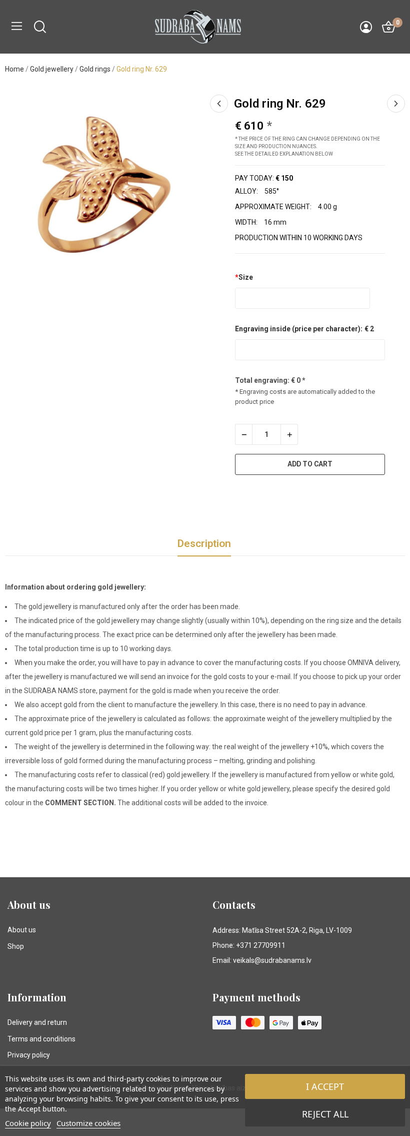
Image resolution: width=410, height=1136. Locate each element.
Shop (16, 946)
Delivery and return (37, 1022)
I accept (325, 1086)
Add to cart (310, 464)
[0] (388, 27)
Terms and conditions (42, 1039)
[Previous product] (219, 104)
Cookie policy (28, 1123)
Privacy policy (29, 1055)
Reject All (325, 1114)
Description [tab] (204, 543)
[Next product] (396, 104)
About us (22, 930)
